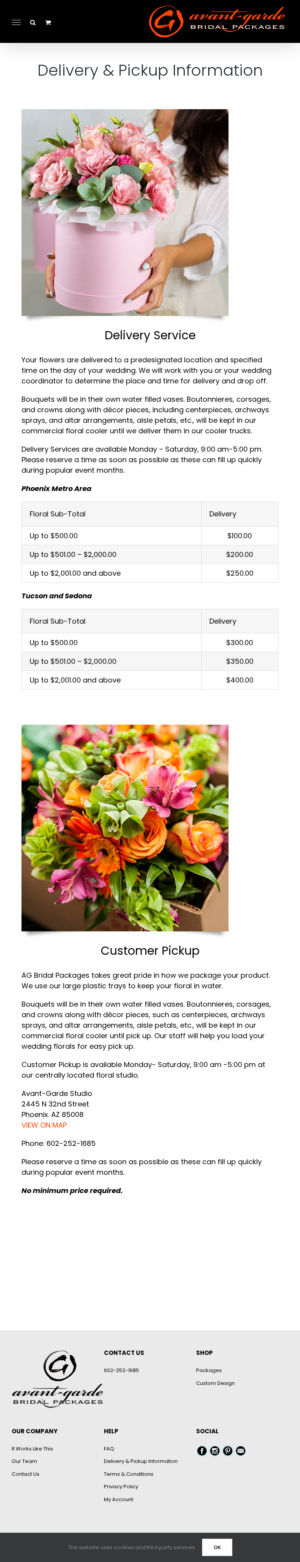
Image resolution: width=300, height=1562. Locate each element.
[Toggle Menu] (16, 22)
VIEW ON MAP (44, 1125)
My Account (118, 1499)
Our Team (24, 1461)
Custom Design (215, 1383)
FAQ (109, 1448)
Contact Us (25, 1474)
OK (217, 1547)
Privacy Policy (121, 1486)
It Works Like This (32, 1448)
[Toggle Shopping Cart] (48, 22)
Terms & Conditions (129, 1474)
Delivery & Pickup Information (141, 1461)
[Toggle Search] (33, 22)
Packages (209, 1370)
